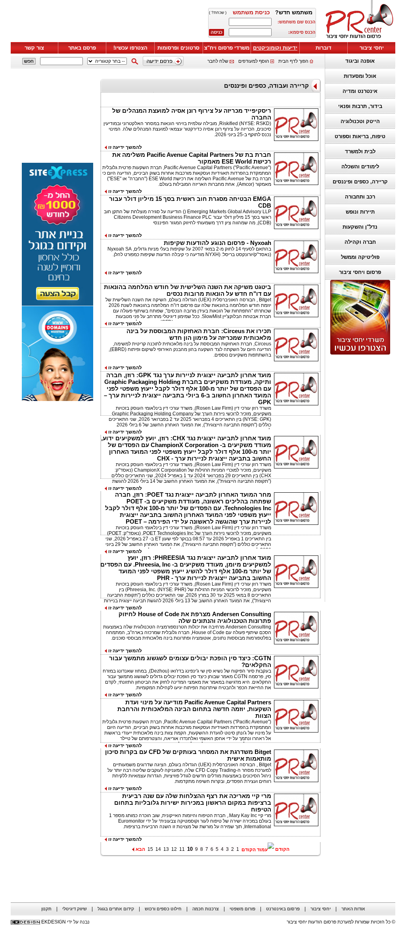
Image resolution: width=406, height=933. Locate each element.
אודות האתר (353, 908)
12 (174, 849)
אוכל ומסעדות (360, 76)
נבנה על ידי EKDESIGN (65, 922)
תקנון (46, 908)
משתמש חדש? (293, 12)
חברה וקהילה (360, 242)
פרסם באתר (82, 48)
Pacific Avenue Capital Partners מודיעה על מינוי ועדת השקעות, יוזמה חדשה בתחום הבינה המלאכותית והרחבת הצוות (194, 709)
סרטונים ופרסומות (178, 48)
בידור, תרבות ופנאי (360, 106)
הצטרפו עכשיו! (130, 48)
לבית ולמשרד (360, 151)
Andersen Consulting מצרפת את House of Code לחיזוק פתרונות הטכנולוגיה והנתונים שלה (195, 617)
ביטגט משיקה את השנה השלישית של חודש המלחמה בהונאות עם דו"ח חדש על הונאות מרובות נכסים (187, 290)
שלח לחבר (217, 61)
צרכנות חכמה (205, 908)
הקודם (281, 849)
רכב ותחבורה (360, 197)
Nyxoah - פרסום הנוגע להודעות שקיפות (217, 242)
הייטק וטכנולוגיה (360, 121)
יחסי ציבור (372, 48)
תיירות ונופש (360, 212)
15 (150, 849)
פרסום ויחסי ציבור (360, 272)
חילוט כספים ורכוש (163, 908)
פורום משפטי (242, 908)
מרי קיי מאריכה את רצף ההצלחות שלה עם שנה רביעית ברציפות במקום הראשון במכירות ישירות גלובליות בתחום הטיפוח (192, 802)
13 (166, 849)
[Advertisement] (358, 478)
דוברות (323, 48)
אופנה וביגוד (360, 61)
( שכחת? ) (217, 12)
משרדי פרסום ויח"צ (226, 48)
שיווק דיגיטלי (74, 908)
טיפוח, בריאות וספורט (360, 136)
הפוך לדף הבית (293, 61)
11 (182, 849)
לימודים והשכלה (360, 167)
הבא (139, 849)
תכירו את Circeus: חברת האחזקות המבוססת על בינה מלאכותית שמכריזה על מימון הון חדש (198, 334)
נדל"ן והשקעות (360, 227)
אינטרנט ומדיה (360, 91)
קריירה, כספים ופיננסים (360, 182)
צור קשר (34, 48)
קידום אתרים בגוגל (116, 908)
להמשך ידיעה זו (124, 147)
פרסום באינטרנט (283, 908)
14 (158, 849)
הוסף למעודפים (253, 61)
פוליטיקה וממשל (360, 257)
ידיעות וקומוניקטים (275, 48)
